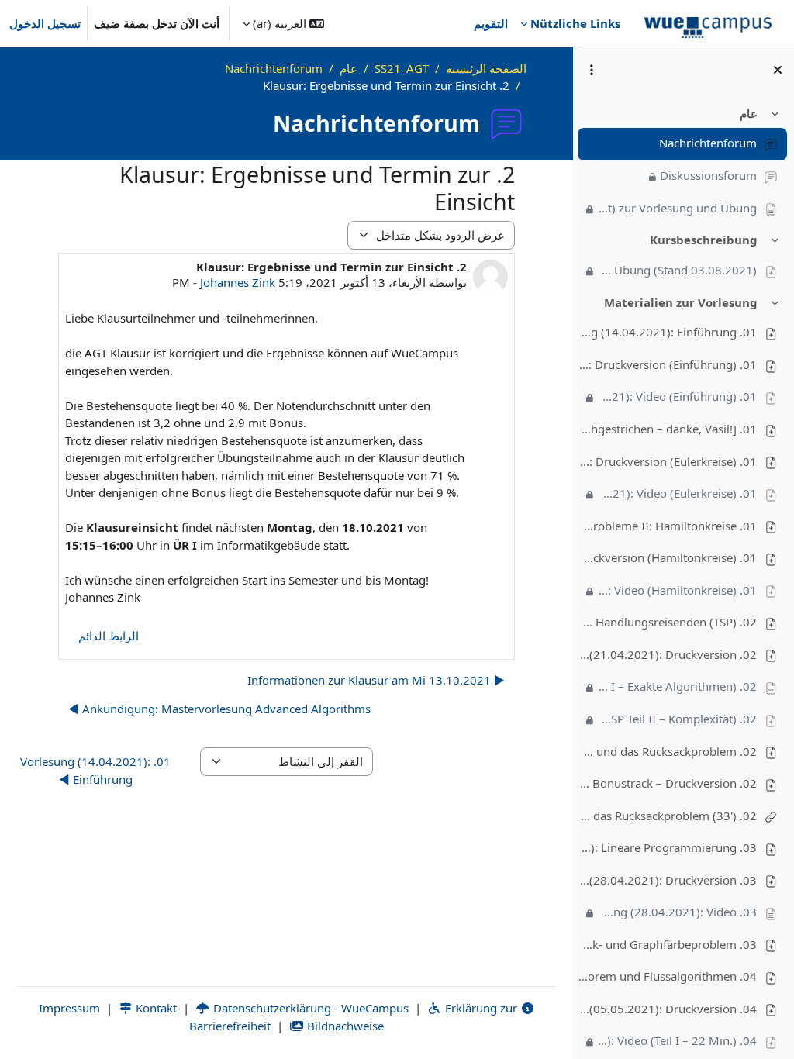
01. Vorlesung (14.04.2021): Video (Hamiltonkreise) (678, 590)
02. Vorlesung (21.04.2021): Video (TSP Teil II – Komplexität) (678, 718)
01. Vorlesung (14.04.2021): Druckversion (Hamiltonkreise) (667, 557)
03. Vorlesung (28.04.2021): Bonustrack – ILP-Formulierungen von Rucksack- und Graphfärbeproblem (667, 944)
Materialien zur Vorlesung (681, 302)
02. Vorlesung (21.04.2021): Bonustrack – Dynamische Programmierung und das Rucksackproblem (667, 751)
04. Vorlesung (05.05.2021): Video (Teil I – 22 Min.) (678, 1040)
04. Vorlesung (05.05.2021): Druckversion (667, 1008)
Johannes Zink (237, 282)
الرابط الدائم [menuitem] (108, 635)
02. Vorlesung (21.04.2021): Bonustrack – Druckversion (667, 783)
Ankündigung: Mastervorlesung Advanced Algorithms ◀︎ (219, 708)
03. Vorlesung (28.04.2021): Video (678, 911)
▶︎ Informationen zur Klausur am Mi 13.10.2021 (376, 680)
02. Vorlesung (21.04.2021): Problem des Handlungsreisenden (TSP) (667, 622)
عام (749, 113)
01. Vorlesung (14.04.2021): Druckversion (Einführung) (667, 364)
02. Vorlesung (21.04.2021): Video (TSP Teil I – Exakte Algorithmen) (678, 686)
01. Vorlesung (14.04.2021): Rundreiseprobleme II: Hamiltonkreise (667, 525)
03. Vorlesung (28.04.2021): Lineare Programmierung (667, 847)
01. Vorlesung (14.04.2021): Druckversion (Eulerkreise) (667, 461)
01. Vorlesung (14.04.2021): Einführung (667, 332)
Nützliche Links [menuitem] (575, 23)
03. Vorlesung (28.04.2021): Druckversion (667, 880)
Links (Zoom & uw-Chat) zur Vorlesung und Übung (678, 208)
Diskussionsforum (708, 175)
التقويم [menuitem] (491, 23)
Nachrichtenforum (708, 142)
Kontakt (155, 1008)
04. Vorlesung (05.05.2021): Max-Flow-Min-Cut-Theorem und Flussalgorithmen (667, 976)
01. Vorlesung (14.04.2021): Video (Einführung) (678, 396)
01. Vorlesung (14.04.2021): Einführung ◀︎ (95, 770)
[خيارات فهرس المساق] (591, 69)
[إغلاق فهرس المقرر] (777, 69)
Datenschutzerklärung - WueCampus (309, 1008)
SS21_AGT (402, 68)
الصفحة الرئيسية (486, 68)
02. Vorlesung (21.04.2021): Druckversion (667, 654)
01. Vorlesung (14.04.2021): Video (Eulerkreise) (678, 493)
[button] (283, 23)
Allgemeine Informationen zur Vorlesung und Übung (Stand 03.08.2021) (678, 270)
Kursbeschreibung (704, 239)
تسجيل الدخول (45, 23)
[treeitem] (683, 161)
